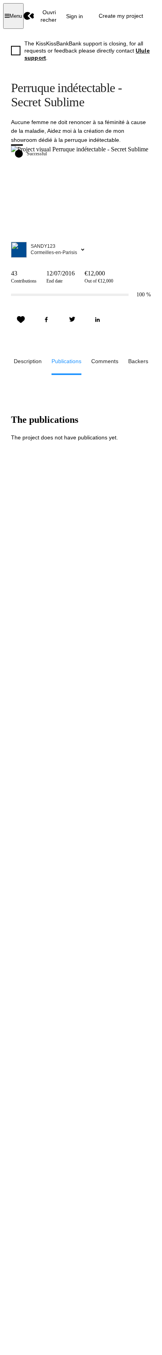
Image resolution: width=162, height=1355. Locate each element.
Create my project (121, 16)
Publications (66, 361)
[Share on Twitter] (72, 320)
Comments (104, 361)
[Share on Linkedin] (97, 320)
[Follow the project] (21, 320)
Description (28, 361)
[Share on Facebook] (46, 320)
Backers (138, 361)
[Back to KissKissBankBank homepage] (29, 16)
